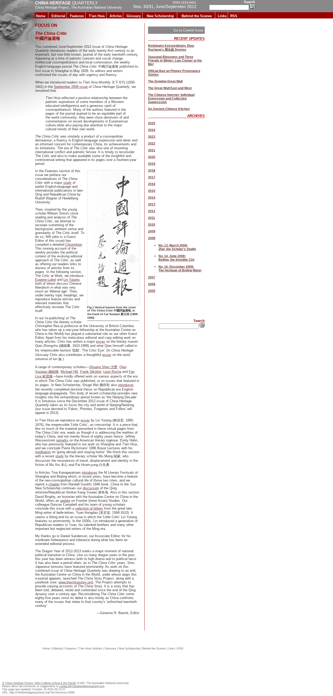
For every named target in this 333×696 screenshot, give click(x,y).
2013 (151, 204)
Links (222, 16)
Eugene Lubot (45, 280)
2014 (151, 197)
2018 (151, 170)
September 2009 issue (71, 87)
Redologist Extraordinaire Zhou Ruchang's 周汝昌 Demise (171, 47)
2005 (151, 291)
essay (100, 341)
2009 (151, 231)
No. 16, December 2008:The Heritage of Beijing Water (180, 268)
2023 (151, 137)
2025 (151, 123)
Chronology (73, 244)
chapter (54, 484)
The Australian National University (96, 7)
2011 (151, 218)
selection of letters (89, 508)
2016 (151, 184)
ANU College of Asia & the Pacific (55, 683)
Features (77, 16)
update (65, 501)
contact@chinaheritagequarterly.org (81, 686)
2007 (151, 277)
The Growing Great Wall (165, 81)
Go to (188, 30)
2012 (151, 211)
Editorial (58, 16)
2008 (151, 238)
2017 (151, 177)
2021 (151, 150)
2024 (151, 130)
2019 (151, 164)
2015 (151, 191)
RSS (233, 16)
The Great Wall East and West (170, 88)
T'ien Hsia (97, 16)
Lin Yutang (71, 280)
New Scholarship (160, 16)
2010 (151, 224)
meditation (43, 452)
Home (40, 16)
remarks (62, 440)
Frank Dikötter (90, 372)
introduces (126, 385)
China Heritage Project (52, 7)
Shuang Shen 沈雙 (103, 367)
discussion (91, 488)
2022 (151, 143)
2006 (151, 284)
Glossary (133, 16)
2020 (151, 157)
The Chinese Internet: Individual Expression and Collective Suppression (171, 98)
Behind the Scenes (197, 16)
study (67, 183)
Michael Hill (69, 372)
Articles (116, 16)
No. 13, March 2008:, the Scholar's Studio (177, 247)
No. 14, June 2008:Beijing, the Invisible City (176, 258)
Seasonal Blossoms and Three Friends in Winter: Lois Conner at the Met (175, 60)
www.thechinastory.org (75, 582)
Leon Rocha (112, 372)
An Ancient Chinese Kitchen (169, 109)
